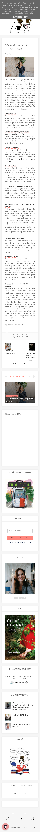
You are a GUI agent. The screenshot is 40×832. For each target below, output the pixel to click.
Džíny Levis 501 (10, 114)
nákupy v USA (17, 376)
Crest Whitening (10, 277)
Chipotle (8, 286)
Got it (26, 17)
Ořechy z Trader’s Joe (12, 148)
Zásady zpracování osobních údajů (20, 542)
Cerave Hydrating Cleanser (15, 238)
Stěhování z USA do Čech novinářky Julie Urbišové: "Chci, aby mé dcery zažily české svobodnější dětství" (23, 706)
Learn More (17, 17)
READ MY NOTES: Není (20, 715)
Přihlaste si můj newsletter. (20, 538)
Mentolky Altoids (11, 257)
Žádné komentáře (21, 364)
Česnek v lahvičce (11, 166)
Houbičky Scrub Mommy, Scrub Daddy (19, 186)
